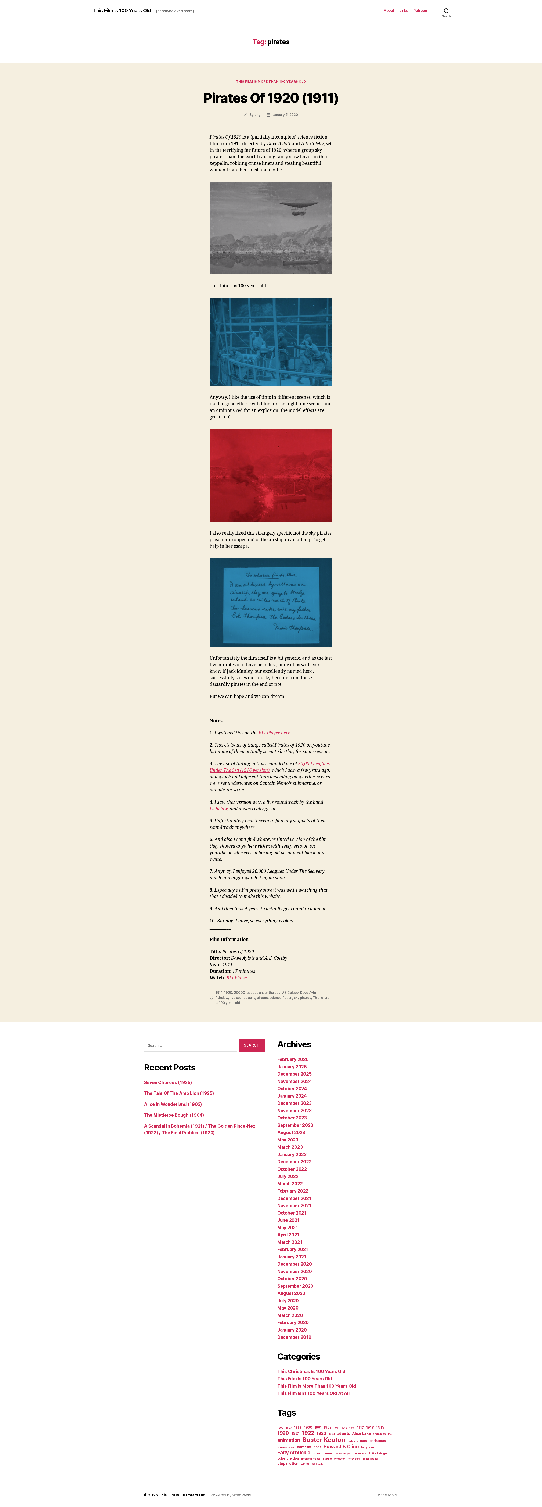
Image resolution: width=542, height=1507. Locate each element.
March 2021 (289, 1242)
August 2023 (291, 1132)
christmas (377, 1441)
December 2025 (294, 1074)
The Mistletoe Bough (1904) (174, 1115)
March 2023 (290, 1147)
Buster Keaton (323, 1439)
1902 (328, 1427)
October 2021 (291, 1213)
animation (288, 1440)
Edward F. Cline (341, 1446)
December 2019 (294, 1337)
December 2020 (294, 1264)
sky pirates (302, 997)
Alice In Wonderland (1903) (173, 1104)
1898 (297, 1427)
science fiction (281, 997)
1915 (352, 1427)
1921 (295, 1433)
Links (404, 10)
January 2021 (291, 1257)
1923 (321, 1433)
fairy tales (367, 1447)
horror (327, 1453)
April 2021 (288, 1234)
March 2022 (290, 1183)
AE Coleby (290, 992)
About (389, 10)
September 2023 (295, 1125)
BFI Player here (274, 733)
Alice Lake (361, 1433)
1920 (228, 992)
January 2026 (292, 1066)
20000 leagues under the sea (257, 992)
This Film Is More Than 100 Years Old (271, 81)
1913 (344, 1427)
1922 (308, 1433)
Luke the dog (288, 1458)
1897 (289, 1427)
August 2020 (291, 1293)
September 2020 (295, 1286)
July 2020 (288, 1300)
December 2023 (294, 1103)
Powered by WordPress (230, 1495)
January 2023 (292, 1154)
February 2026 (293, 1059)
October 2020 (292, 1278)
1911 (219, 992)
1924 (332, 1433)
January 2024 (292, 1096)
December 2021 (294, 1198)
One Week (339, 1458)
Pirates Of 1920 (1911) (271, 98)
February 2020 (293, 1322)
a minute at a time (382, 1434)
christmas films (286, 1447)
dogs (317, 1447)
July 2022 (288, 1176)
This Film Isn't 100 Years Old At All (313, 1393)
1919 (380, 1427)
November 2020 (294, 1271)
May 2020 (288, 1308)
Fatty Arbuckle (293, 1452)
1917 (360, 1427)
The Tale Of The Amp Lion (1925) (179, 1093)
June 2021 (288, 1220)
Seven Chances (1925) (168, 1082)
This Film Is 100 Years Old (122, 10)
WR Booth (317, 1464)
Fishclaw (219, 809)
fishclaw (222, 997)
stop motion (288, 1463)
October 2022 (292, 1169)
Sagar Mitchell (370, 1458)
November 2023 (294, 1110)
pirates (262, 997)
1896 (280, 1427)
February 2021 (292, 1249)
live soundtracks (242, 997)
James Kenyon (343, 1453)
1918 (370, 1427)
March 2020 (290, 1315)
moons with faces (311, 1458)
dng (257, 115)
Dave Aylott (309, 992)
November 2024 (294, 1081)
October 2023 (292, 1118)
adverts (343, 1434)
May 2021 (287, 1227)
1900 (308, 1427)
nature (327, 1458)
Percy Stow (354, 1458)
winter (305, 1463)
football (317, 1453)
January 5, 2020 (285, 115)
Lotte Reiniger (378, 1453)
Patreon (420, 10)
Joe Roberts (360, 1453)
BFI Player (237, 978)
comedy (304, 1447)
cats (363, 1441)
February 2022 (292, 1191)
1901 (318, 1427)
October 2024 (292, 1088)
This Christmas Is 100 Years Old (311, 1371)
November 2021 (294, 1205)
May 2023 (287, 1140)
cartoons (353, 1441)
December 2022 (294, 1161)
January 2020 (292, 1330)
